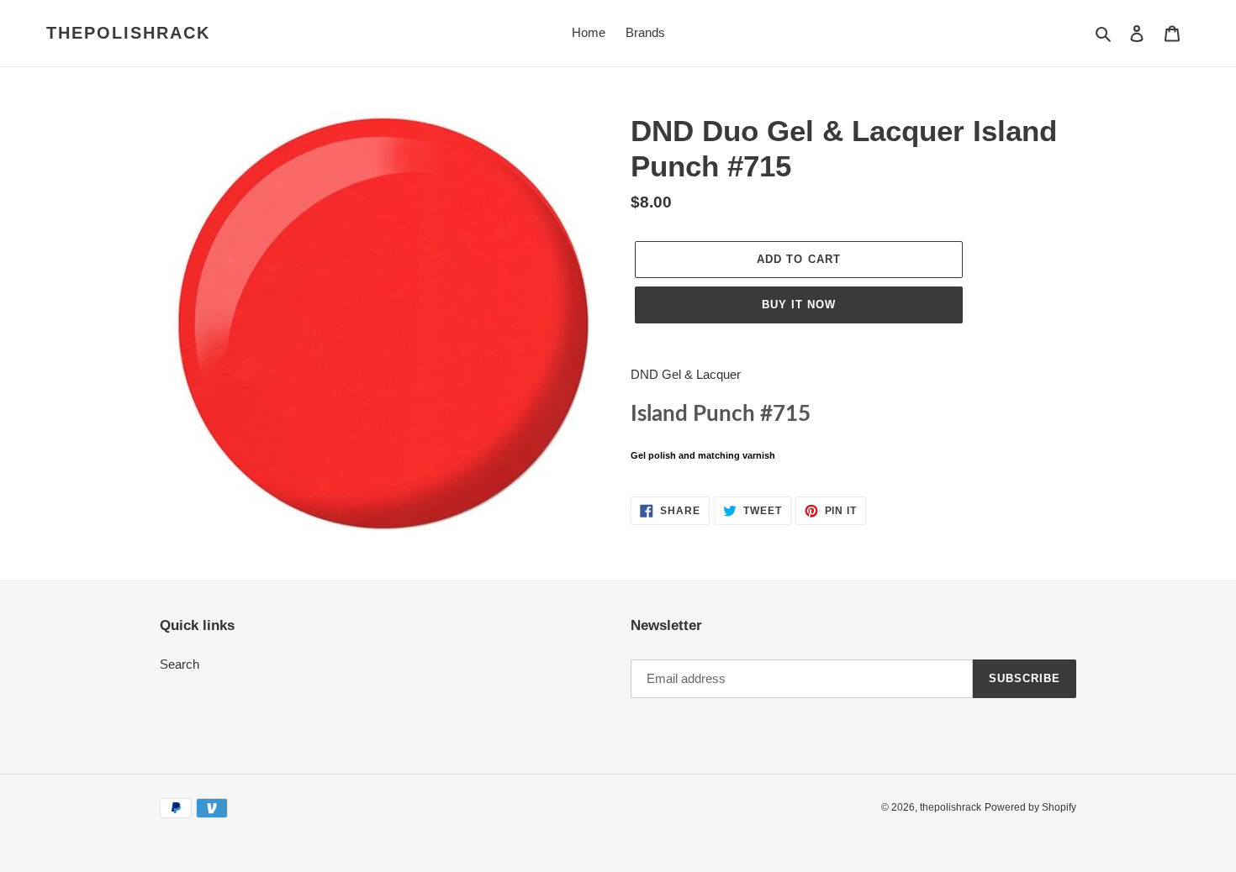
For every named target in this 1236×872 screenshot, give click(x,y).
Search (179, 664)
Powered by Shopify (1030, 807)
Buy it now (799, 304)
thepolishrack (128, 33)
